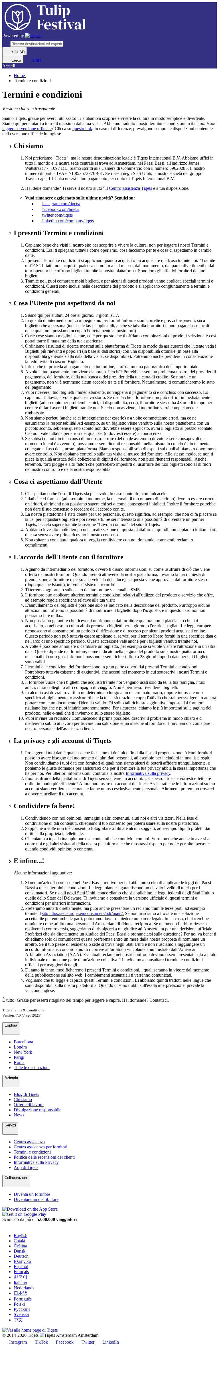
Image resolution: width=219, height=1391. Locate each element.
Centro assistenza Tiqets (130, 188)
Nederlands (24, 1287)
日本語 (20, 1293)
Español (21, 1266)
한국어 (20, 1277)
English (20, 1235)
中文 (18, 1319)
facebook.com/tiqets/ (60, 209)
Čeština (20, 1245)
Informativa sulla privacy (148, 773)
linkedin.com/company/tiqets (68, 220)
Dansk (19, 1251)
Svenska (21, 1314)
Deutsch (21, 1256)
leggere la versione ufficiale (27, 128)
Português (23, 1299)
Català (19, 1240)
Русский (22, 1309)
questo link (82, 128)
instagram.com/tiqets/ (61, 203)
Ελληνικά (22, 1261)
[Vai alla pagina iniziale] (32, 35)
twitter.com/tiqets (57, 215)
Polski (19, 1304)
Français (21, 1271)
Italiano (20, 1282)
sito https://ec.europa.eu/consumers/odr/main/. (83, 913)
